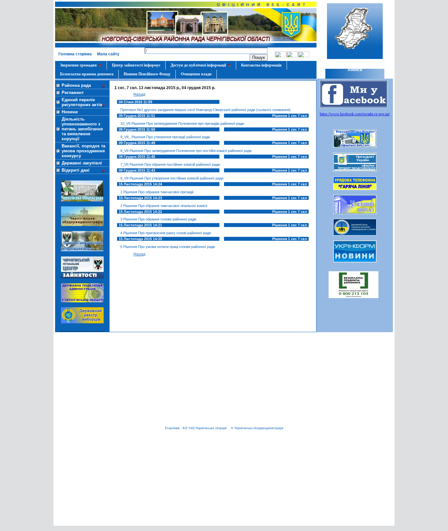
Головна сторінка (75, 54)
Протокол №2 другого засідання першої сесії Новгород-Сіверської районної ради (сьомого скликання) (205, 110)
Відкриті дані (76, 170)
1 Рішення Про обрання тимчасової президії (156, 192)
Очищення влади (196, 74)
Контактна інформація (261, 65)
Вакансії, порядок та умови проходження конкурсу (83, 150)
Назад (139, 94)
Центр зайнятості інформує (136, 65)
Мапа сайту (108, 54)
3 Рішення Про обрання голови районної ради (158, 219)
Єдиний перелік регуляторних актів (82, 102)
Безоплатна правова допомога (86, 74)
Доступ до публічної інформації (198, 65)
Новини (70, 111)
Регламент (73, 92)
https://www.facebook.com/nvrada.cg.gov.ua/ (355, 114)
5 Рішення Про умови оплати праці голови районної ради (167, 247)
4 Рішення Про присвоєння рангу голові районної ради (165, 233)
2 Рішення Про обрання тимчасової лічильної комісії (163, 206)
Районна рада (76, 85)
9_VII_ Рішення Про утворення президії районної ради (165, 137)
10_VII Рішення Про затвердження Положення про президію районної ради (182, 123)
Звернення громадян (78, 65)
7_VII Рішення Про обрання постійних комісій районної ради (170, 164)
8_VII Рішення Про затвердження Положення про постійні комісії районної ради (186, 151)
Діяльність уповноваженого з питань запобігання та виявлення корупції (82, 129)
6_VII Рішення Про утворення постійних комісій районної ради (171, 178)
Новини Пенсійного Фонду (147, 74)
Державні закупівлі (82, 163)
